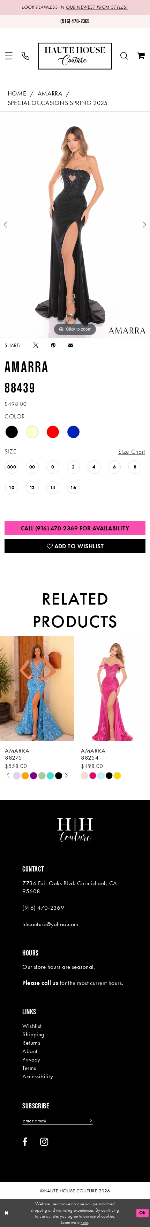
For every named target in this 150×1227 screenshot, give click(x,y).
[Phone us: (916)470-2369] (25, 56)
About (29, 1051)
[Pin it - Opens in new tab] (53, 345)
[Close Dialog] (6, 1213)
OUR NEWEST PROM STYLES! (97, 7)
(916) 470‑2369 (43, 907)
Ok (142, 1213)
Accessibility (37, 1076)
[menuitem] (8, 56)
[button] (8, 56)
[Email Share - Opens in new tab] (70, 345)
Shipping (33, 1034)
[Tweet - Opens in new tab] (35, 345)
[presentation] (37, 688)
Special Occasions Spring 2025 (58, 103)
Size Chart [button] (131, 451)
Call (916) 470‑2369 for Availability (75, 528)
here (84, 1222)
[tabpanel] (75, 224)
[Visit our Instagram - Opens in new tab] (44, 1142)
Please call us (40, 983)
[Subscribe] (90, 1120)
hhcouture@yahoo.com (50, 924)
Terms (29, 1068)
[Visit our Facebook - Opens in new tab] (24, 1142)
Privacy (31, 1059)
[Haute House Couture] (75, 56)
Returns (31, 1042)
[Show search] (124, 56)
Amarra (50, 93)
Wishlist (32, 1026)
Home (17, 93)
